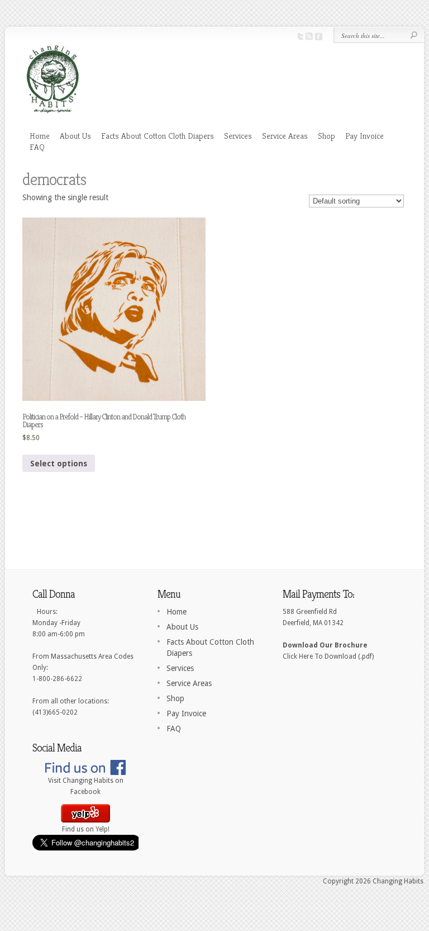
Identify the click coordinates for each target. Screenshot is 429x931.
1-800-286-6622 (57, 679)
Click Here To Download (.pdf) (328, 656)
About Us (75, 135)
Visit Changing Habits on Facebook (85, 786)
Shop (326, 135)
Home (40, 135)
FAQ (37, 146)
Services (238, 135)
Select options (58, 463)
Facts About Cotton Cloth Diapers (157, 135)
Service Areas (285, 135)
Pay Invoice (364, 135)
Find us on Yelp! (85, 829)
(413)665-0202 (55, 712)
